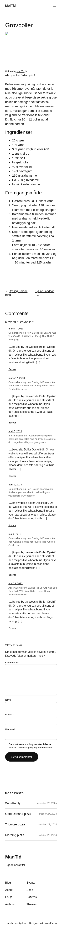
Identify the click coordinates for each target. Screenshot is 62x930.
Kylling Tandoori (44, 291)
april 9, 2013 (15, 484)
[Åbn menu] (55, 6)
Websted (10, 729)
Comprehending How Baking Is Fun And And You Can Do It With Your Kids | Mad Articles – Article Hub (32, 541)
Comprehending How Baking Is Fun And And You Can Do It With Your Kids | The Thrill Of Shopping (32, 336)
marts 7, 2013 (15, 328)
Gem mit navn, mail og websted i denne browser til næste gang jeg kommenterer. (31, 746)
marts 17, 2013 (16, 378)
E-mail (9, 714)
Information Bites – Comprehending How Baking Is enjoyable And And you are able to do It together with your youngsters (32, 439)
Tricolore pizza (15, 824)
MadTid (10, 5)
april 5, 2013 (15, 431)
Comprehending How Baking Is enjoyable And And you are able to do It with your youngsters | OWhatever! (30, 492)
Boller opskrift (28, 75)
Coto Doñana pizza (18, 814)
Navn (8, 699)
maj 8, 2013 (14, 534)
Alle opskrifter (12, 75)
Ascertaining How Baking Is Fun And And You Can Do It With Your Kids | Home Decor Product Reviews (32, 591)
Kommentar (12, 662)
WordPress (51, 923)
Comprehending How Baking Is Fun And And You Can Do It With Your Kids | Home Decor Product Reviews (32, 385)
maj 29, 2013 (15, 583)
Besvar (12, 369)
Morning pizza (14, 835)
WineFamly (12, 803)
